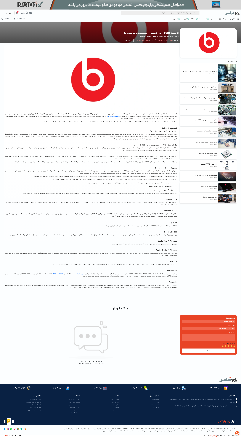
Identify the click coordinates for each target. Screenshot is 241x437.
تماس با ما (174, 19)
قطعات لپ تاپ (115, 399)
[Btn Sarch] (197, 13)
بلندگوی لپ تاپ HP (114, 116)
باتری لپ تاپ (115, 402)
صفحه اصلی (214, 19)
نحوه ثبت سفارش (36, 405)
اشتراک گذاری (126, 40)
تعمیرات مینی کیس (74, 405)
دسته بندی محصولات (230, 19)
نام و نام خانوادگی (230, 318)
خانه (176, 36)
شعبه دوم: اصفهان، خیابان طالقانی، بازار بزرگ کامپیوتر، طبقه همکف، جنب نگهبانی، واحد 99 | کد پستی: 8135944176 (205, 406)
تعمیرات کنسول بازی (74, 402)
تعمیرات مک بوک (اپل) (74, 399)
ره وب (6, 436)
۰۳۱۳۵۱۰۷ (8, 19)
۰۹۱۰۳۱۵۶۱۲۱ (20, 19)
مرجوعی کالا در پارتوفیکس (33, 402)
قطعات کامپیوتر (115, 410)
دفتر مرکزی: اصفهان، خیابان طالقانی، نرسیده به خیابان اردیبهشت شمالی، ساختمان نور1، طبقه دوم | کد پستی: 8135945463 (203, 399)
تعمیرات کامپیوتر (75, 413)
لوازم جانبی (116, 407)
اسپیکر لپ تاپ (79, 274)
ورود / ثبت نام (7, 13)
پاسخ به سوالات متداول (34, 410)
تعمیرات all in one (75, 407)
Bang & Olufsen (58, 274)
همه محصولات (155, 405)
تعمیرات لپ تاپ (75, 410)
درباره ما (184, 19)
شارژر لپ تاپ (115, 405)
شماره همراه (231, 325)
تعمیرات (204, 19)
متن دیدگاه (232, 333)
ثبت (208, 350)
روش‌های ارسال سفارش (35, 407)
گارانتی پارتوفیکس (35, 399)
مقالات (193, 19)
